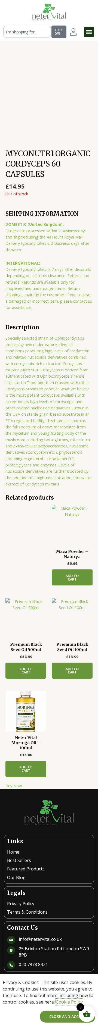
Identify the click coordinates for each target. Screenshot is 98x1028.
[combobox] (27, 32)
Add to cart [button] (72, 577)
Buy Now (13, 785)
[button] (89, 32)
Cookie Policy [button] (69, 1002)
